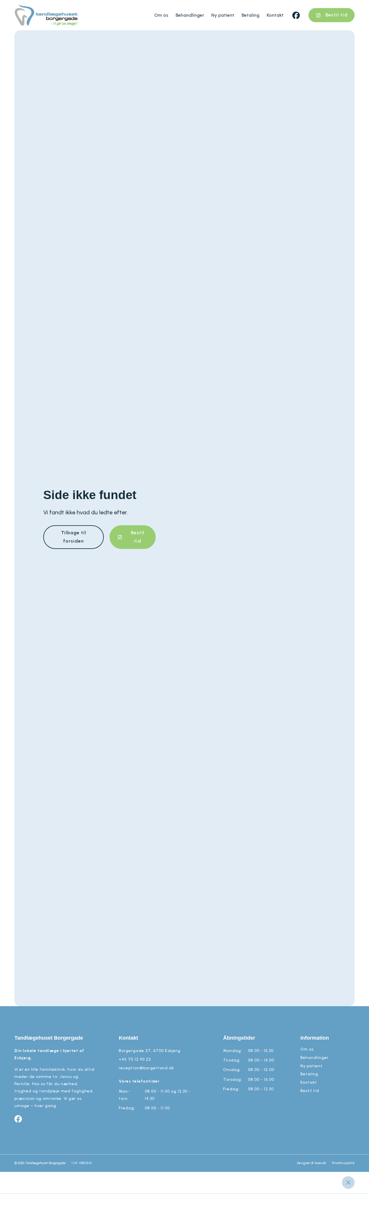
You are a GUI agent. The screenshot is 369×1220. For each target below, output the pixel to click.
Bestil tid (309, 1091)
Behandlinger (190, 15)
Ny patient (222, 15)
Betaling (250, 15)
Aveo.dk (320, 1163)
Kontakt (275, 15)
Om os (161, 15)
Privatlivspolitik (343, 1163)
